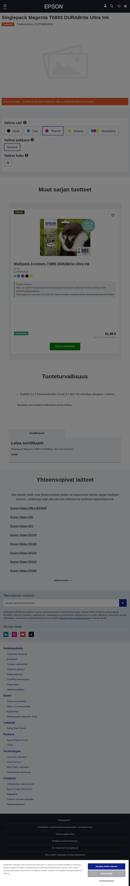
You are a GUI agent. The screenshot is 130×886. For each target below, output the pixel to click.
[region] (64, 873)
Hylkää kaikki (106, 873)
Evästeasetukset (106, 881)
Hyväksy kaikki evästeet (106, 866)
